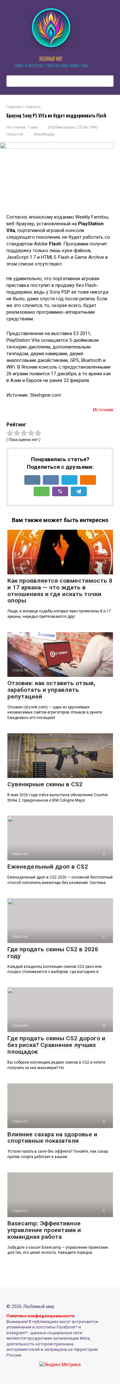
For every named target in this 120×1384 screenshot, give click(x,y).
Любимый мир (50, 58)
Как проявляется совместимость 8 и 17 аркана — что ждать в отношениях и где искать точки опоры (59, 590)
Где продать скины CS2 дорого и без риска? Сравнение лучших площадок (56, 1045)
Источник (103, 410)
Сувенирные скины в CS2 (45, 784)
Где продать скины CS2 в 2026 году (52, 953)
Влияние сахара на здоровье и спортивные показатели (52, 1138)
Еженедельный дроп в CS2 (47, 866)
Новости (14, 134)
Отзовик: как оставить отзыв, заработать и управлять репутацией (51, 689)
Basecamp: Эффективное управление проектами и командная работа (44, 1230)
